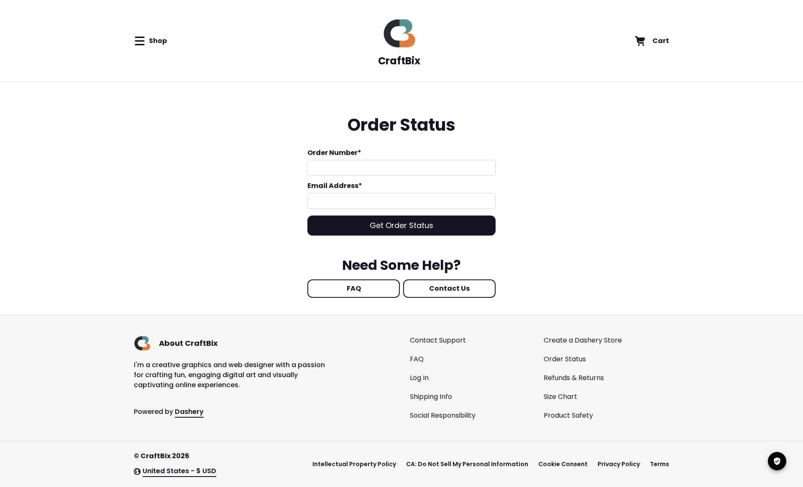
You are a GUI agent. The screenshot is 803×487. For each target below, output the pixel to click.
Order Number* (334, 152)
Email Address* (334, 185)
